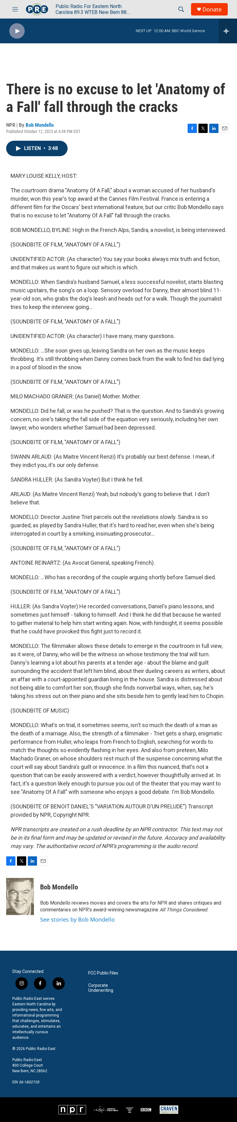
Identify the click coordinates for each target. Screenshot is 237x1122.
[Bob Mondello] (20, 896)
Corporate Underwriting (100, 988)
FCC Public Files (103, 973)
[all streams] (228, 31)
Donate (212, 9)
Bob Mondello (40, 125)
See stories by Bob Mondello (77, 919)
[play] (17, 31)
